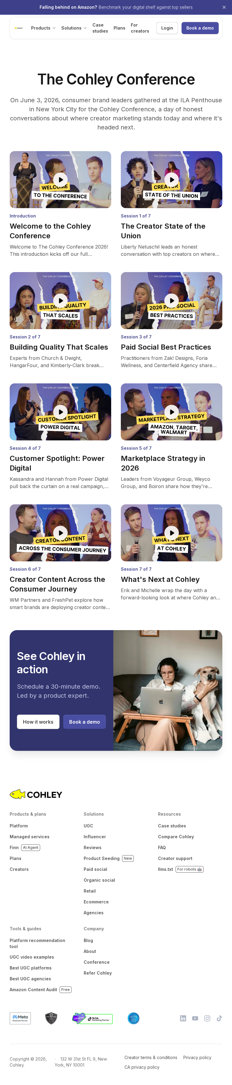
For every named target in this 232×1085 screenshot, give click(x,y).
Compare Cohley (176, 836)
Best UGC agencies (30, 978)
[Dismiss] (224, 7)
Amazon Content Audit (40, 989)
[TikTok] (219, 1018)
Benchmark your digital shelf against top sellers (146, 7)
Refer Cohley (98, 973)
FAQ (162, 847)
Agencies (94, 912)
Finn (24, 847)
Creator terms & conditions (150, 1057)
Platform (19, 825)
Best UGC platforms (31, 967)
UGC (88, 825)
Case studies (172, 825)
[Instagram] (207, 1018)
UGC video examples (32, 957)
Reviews (93, 847)
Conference (97, 962)
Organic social (99, 880)
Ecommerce (96, 901)
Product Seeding (108, 858)
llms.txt (180, 869)
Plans (15, 858)
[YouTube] (195, 1018)
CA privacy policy (142, 1067)
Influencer (95, 836)
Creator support (175, 858)
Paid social (95, 869)
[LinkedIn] (183, 1018)
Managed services (30, 836)
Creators (19, 869)
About (90, 951)
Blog (88, 940)
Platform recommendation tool (37, 943)
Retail (90, 890)
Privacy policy (197, 1057)
